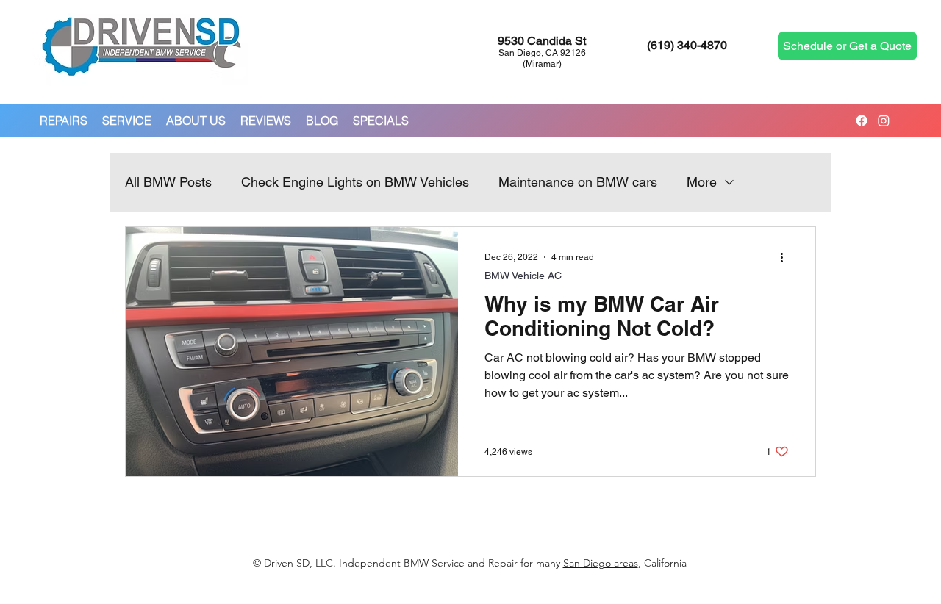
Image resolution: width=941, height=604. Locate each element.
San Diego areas (600, 562)
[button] (63, 120)
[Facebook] (861, 120)
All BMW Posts (168, 182)
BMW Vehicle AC (523, 275)
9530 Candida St (542, 41)
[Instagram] (883, 120)
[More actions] (786, 257)
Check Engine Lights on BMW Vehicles (355, 182)
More (702, 182)
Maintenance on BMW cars (577, 182)
